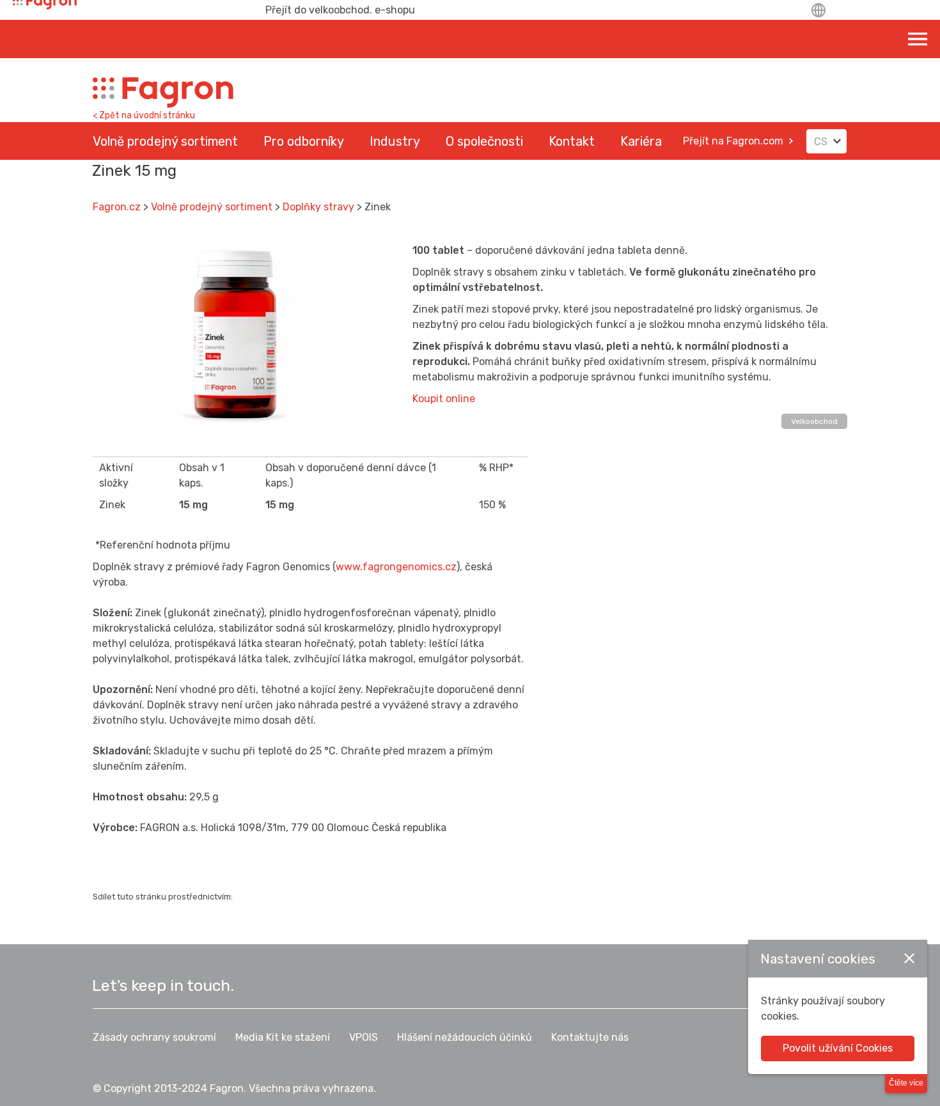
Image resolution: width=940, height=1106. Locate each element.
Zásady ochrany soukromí (154, 1037)
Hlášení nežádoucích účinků (464, 1037)
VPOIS (363, 1037)
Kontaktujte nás (590, 1037)
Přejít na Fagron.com (733, 141)
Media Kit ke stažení (282, 1037)
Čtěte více (906, 1083)
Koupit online (443, 399)
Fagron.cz (117, 207)
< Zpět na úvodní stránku (144, 115)
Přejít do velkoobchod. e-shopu (340, 10)
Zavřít (909, 958)
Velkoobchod (814, 421)
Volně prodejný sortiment (211, 207)
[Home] (163, 92)
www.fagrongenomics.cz (396, 567)
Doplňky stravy (318, 207)
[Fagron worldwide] (819, 10)
